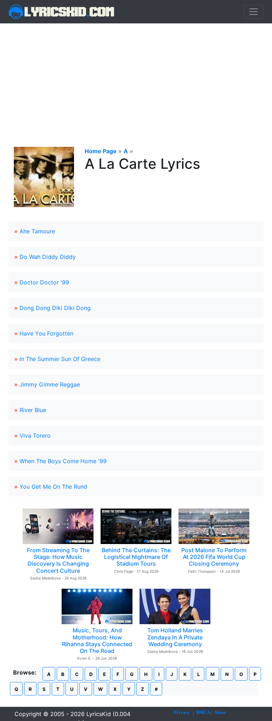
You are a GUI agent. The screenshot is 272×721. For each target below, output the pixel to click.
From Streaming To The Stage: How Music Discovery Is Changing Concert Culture (58, 560)
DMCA (203, 712)
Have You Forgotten (46, 333)
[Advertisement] (136, 76)
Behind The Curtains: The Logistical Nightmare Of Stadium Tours (136, 557)
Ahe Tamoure (37, 231)
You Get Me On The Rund (53, 486)
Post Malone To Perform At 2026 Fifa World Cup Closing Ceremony (213, 557)
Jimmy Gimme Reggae (49, 384)
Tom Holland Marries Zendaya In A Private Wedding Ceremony (175, 637)
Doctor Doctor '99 (44, 282)
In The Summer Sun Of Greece (59, 358)
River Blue (32, 410)
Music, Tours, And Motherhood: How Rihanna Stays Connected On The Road (97, 640)
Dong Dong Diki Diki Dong (55, 307)
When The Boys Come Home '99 (63, 461)
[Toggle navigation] (254, 12)
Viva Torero (35, 435)
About (220, 712)
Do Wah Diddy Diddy (47, 256)
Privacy (182, 712)
